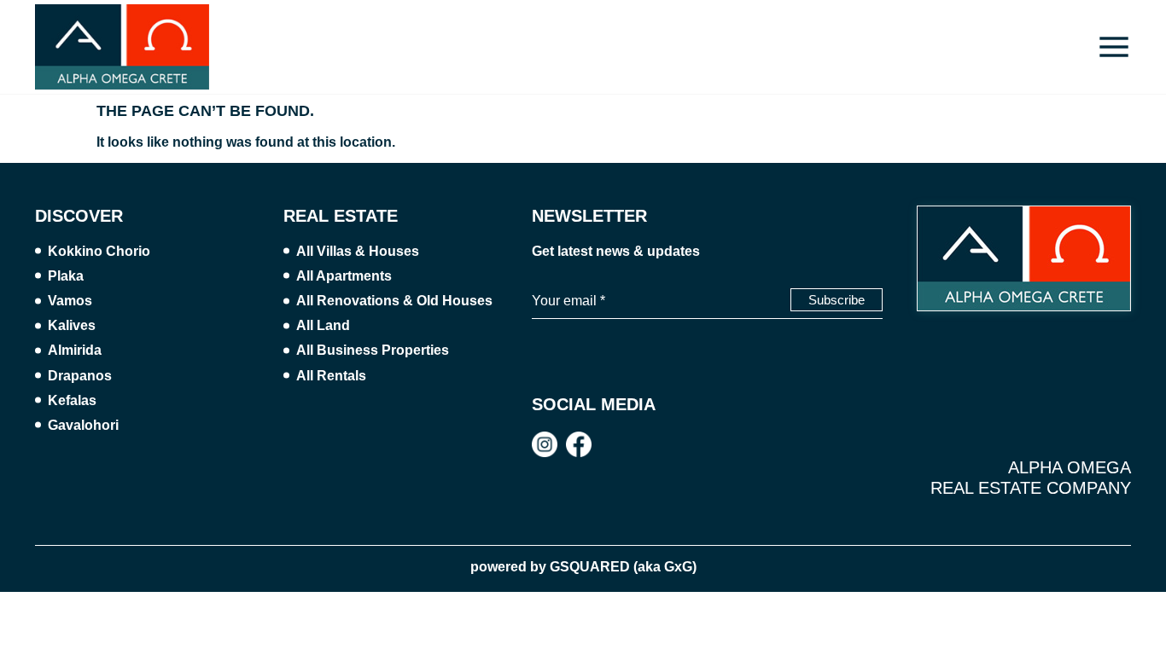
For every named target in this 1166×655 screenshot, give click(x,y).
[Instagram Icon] (544, 444)
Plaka (66, 276)
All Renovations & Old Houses (394, 300)
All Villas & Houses (357, 251)
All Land (323, 325)
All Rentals (331, 375)
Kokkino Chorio (99, 251)
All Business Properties (372, 350)
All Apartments (344, 276)
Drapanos (80, 375)
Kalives (72, 325)
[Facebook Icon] (579, 444)
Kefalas (72, 400)
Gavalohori (83, 425)
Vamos (70, 300)
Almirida (75, 350)
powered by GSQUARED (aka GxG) (583, 566)
